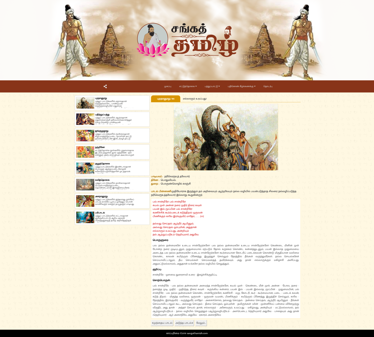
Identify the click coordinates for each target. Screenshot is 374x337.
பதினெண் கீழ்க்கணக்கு (241, 86)
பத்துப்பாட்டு (211, 86)
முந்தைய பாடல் (162, 323)
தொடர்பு (267, 86)
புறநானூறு (101, 98)
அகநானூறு (101, 196)
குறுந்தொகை (102, 164)
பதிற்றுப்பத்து (102, 115)
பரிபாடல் (100, 213)
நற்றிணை (100, 147)
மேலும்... (201, 323)
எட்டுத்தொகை (187, 86)
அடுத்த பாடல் (183, 323)
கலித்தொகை (102, 180)
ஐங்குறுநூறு (101, 131)
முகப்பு (167, 86)
